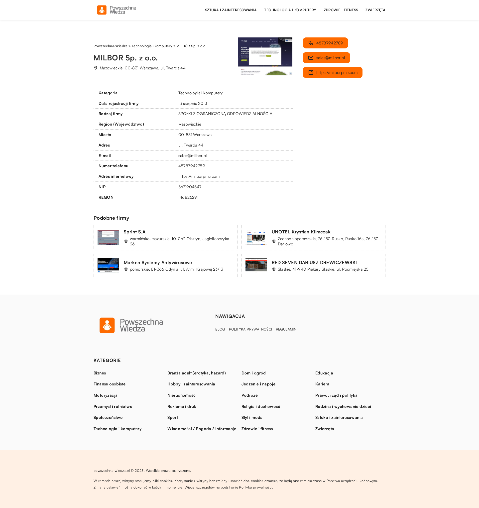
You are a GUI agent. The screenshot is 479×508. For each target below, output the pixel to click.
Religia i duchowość (260, 406)
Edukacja (324, 372)
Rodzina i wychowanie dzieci (343, 406)
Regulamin (286, 329)
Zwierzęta (375, 10)
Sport (172, 417)
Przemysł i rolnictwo (113, 406)
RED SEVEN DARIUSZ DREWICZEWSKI (314, 262)
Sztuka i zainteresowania (231, 10)
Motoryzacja (106, 395)
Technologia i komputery (290, 10)
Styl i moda (252, 417)
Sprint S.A (134, 231)
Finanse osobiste (109, 383)
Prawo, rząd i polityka (336, 395)
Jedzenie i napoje (258, 383)
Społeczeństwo (108, 417)
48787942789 (191, 165)
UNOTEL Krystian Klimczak (301, 231)
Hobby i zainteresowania (191, 383)
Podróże (249, 395)
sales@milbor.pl (192, 155)
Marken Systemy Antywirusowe (158, 262)
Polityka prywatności (250, 329)
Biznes (100, 372)
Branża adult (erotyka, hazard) (196, 372)
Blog (220, 329)
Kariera (322, 383)
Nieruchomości (182, 395)
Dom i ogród (253, 372)
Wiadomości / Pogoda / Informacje (201, 428)
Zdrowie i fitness (341, 10)
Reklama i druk (181, 406)
